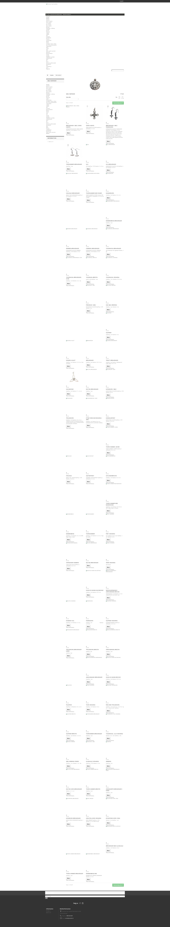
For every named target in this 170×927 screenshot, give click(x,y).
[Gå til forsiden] (47, 75)
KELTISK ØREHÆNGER (92, 389)
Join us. (73, 14)
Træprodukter (48, 46)
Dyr (46, 60)
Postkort (47, 39)
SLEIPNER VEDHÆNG (112, 620)
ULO (87, 164)
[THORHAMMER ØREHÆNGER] (95, 721)
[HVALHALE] (75, 463)
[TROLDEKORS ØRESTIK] (95, 637)
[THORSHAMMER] (95, 522)
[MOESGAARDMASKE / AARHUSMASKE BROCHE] (115, 578)
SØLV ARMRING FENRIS (72, 761)
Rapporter (48, 68)
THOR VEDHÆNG (90, 705)
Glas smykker (49, 25)
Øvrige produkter (49, 53)
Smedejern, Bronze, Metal (51, 43)
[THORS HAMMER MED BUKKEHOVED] (115, 491)
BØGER (47, 18)
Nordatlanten (48, 64)
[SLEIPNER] (115, 320)
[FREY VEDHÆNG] (115, 522)
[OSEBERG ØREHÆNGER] (95, 236)
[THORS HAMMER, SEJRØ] (115, 435)
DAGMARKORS (110, 193)
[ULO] (95, 152)
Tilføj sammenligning (70, 135)
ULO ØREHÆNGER (111, 164)
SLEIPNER (108, 332)
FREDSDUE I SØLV (91, 305)
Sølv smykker (49, 22)
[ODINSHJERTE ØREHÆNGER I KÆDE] (115, 777)
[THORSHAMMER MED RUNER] (95, 181)
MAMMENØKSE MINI (91, 873)
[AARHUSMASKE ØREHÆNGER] (95, 665)
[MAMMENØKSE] (75, 522)
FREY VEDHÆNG (110, 533)
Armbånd (48, 29)
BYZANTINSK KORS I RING (113, 818)
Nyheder (47, 17)
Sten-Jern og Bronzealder (51, 62)
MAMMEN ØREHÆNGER (72, 248)
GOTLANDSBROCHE (111, 475)
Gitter (119, 98)
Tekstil (47, 42)
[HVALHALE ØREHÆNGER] (75, 181)
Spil (47, 35)
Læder (47, 48)
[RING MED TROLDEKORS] (115, 693)
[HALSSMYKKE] (75, 377)
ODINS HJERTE (90, 125)
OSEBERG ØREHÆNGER (92, 248)
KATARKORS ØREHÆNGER (73, 818)
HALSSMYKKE (70, 389)
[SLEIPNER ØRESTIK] (75, 721)
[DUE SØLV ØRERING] (115, 293)
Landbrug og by (49, 58)
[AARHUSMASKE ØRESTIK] (115, 637)
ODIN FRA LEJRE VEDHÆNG (93, 818)
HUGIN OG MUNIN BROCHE (113, 677)
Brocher (47, 30)
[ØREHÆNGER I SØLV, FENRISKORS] (115, 113)
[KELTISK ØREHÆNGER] (95, 377)
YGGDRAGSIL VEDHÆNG (112, 277)
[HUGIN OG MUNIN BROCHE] (115, 665)
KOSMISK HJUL (70, 620)
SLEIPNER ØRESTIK (71, 733)
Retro (47, 59)
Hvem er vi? (50, 141)
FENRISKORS (89, 620)
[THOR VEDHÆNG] (95, 693)
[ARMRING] (115, 749)
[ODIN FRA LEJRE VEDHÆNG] (95, 806)
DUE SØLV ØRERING (111, 305)
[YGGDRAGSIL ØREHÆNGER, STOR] (75, 265)
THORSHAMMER (90, 533)
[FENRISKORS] (95, 608)
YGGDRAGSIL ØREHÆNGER (113, 248)
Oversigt (122, 98)
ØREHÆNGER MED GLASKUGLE (114, 846)
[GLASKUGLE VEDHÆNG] (95, 749)
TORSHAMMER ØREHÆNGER (74, 164)
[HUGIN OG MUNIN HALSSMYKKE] (95, 578)
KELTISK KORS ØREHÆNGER (74, 789)
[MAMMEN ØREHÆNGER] (75, 236)
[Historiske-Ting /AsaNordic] (58, 8)
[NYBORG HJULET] (75, 348)
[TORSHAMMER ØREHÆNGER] (75, 152)
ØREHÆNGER (90, 360)
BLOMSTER (48, 37)
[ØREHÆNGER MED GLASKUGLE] (115, 834)
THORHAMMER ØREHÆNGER (94, 733)
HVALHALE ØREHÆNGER (73, 193)
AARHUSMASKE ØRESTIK (113, 649)
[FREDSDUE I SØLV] (95, 293)
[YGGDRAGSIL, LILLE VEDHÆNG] (115, 721)
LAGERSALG (48, 66)
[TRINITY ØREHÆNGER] (115, 348)
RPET (47, 47)
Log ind (121, 1)
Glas (47, 49)
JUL (47, 114)
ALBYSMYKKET (90, 475)
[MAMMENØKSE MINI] (95, 861)
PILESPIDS (69, 705)
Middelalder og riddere (50, 57)
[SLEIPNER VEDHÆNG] (115, 608)
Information (51, 138)
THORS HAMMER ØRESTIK (93, 789)
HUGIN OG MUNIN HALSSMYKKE (94, 590)
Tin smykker (48, 23)
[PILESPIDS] (75, 693)
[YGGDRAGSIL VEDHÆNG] (115, 265)
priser (47, 67)
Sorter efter (68, 97)
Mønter (47, 41)
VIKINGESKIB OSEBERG (72, 562)
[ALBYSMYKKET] (95, 463)
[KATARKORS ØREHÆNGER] (75, 806)
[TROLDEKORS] (75, 406)
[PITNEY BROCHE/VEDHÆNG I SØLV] (95, 406)
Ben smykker (48, 24)
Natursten (48, 31)
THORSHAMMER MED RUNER (94, 193)
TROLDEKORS (70, 418)
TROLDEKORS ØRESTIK (92, 649)
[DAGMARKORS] (115, 181)
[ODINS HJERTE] (95, 113)
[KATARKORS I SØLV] (115, 377)
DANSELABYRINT (110, 418)
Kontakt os (48, 910)
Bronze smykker (49, 21)
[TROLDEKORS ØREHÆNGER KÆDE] (75, 637)
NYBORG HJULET (70, 360)
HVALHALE (69, 475)
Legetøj (47, 33)
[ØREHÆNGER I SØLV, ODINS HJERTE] (75, 113)
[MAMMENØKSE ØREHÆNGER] (115, 209)
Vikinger (47, 55)
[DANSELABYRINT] (115, 406)
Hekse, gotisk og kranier (51, 51)
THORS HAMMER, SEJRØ (112, 447)
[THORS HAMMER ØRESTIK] (95, 777)
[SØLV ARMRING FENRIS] (75, 749)
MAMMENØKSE (70, 533)
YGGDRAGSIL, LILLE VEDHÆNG (114, 733)
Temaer (47, 54)
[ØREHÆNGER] (95, 348)
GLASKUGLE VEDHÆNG (92, 761)
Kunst (47, 61)
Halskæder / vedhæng (50, 28)
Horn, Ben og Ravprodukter (51, 45)
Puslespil (48, 36)
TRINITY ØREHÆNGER (112, 360)
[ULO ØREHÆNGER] (115, 152)
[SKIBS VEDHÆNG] (115, 550)
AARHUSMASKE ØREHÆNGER (94, 677)
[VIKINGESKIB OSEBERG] (75, 550)
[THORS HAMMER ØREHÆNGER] (75, 861)
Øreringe (47, 27)
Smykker (48, 85)
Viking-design (48, 40)
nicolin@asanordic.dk (69, 918)
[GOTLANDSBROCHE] (115, 463)
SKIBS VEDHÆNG (110, 562)
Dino (47, 65)
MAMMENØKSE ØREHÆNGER (114, 221)
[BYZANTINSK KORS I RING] (115, 806)
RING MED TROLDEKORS (112, 705)
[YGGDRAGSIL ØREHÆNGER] (115, 236)
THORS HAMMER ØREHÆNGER (74, 873)
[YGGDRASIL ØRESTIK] (95, 265)
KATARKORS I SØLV (111, 389)
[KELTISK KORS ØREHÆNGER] (75, 777)
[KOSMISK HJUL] (75, 608)
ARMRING (108, 761)
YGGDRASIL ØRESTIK (92, 277)
